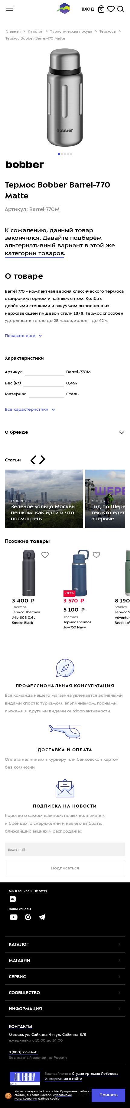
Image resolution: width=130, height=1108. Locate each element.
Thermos (19, 607)
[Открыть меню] (10, 9)
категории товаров (34, 254)
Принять (108, 1095)
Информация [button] (25, 1008)
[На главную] (63, 9)
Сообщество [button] (24, 992)
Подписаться (65, 868)
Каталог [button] (19, 944)
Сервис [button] (17, 976)
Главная (13, 32)
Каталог (35, 32)
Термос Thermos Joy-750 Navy (77, 625)
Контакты (20, 1026)
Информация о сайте (63, 1079)
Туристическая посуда (71, 32)
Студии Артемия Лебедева (95, 1074)
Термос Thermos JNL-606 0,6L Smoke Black (26, 618)
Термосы (107, 32)
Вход (88, 9)
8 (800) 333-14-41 (23, 1052)
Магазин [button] (19, 960)
